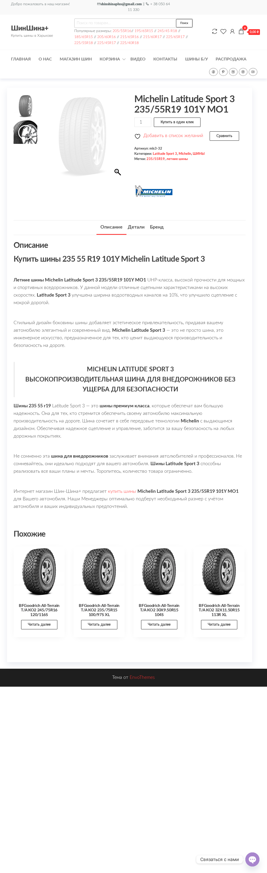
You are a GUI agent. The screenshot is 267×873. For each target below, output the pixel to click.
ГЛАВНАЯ (21, 59)
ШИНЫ (199, 153)
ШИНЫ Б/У (196, 59)
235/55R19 (156, 159)
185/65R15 (83, 37)
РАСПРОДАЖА (231, 59)
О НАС (45, 59)
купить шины (122, 491)
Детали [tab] (136, 227)
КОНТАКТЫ (165, 59)
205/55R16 (122, 31)
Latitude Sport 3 (165, 153)
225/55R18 (83, 43)
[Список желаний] (223, 31)
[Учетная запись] (232, 31)
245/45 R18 (167, 31)
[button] (118, 139)
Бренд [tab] (156, 227)
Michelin (185, 153)
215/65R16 (129, 37)
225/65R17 (175, 37)
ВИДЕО (137, 59)
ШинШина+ (29, 28)
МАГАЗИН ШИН (76, 59)
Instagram (243, 72)
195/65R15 (144, 31)
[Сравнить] (214, 31)
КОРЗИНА (110, 59)
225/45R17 (106, 43)
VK (233, 72)
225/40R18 (129, 43)
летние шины (177, 159)
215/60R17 (152, 37)
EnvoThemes (142, 677)
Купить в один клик (177, 122)
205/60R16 (106, 37)
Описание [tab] (111, 227)
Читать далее (39, 624)
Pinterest (223, 72)
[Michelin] (153, 191)
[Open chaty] (252, 859)
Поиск (184, 23)
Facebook (213, 72)
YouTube (253, 72)
